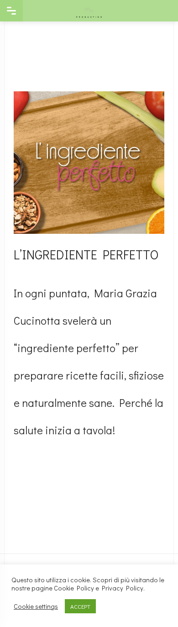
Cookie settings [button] (36, 606)
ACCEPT (80, 606)
